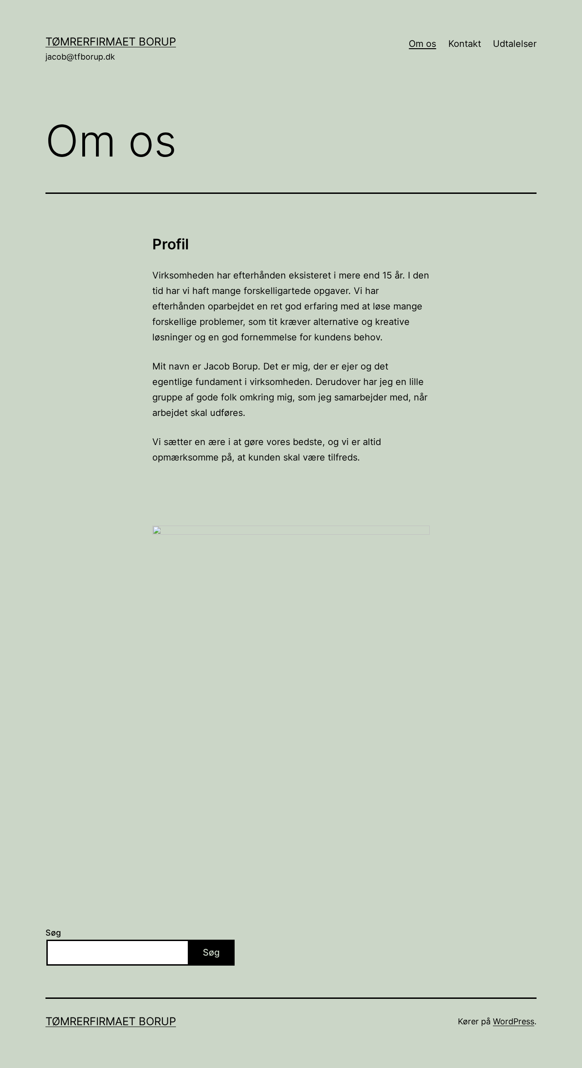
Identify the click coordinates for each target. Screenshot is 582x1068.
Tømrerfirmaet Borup (110, 41)
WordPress (513, 1021)
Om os (422, 43)
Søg (53, 932)
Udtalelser (515, 43)
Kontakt (464, 43)
